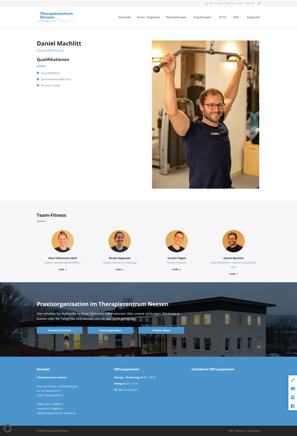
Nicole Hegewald (119, 258)
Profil (61, 269)
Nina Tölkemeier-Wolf (62, 258)
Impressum (240, 430)
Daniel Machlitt (233, 258)
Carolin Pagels (177, 258)
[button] (7, 428)
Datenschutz (254, 430)
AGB (231, 430)
